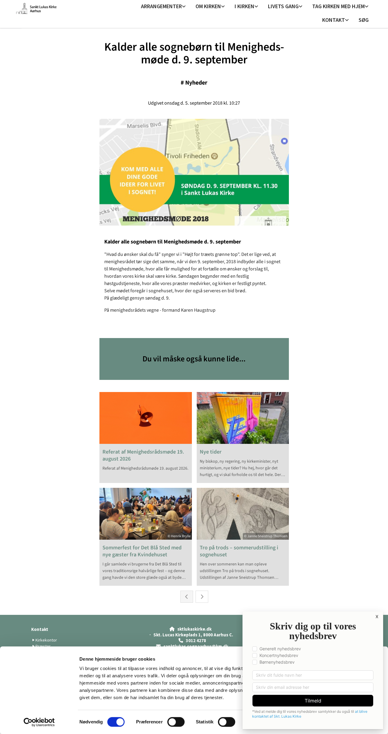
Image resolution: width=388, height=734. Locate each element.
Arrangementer (161, 6)
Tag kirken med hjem (338, 6)
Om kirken (208, 6)
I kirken (244, 6)
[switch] (176, 722)
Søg (364, 19)
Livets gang (283, 6)
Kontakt (333, 19)
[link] (163, 7)
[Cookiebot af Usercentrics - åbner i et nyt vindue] (39, 722)
